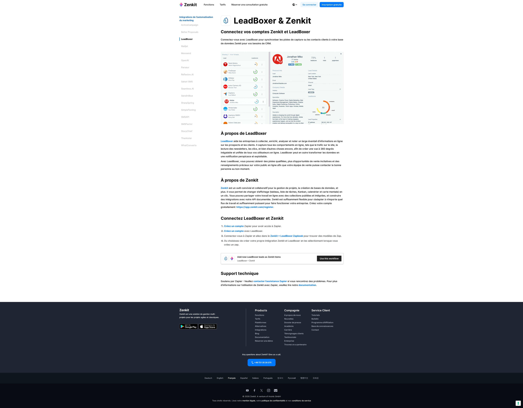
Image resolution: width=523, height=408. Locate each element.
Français (232, 378)
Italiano (255, 378)
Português (268, 378)
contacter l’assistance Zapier (270, 281)
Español (243, 378)
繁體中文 (304, 378)
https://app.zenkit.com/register (254, 207)
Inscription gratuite (332, 4)
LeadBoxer (227, 141)
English (220, 378)
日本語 (316, 378)
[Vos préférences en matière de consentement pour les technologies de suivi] (518, 403)
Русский (292, 378)
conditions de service (301, 400)
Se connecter (309, 4)
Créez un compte (234, 226)
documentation (307, 285)
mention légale (248, 400)
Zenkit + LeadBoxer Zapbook (287, 236)
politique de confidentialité (273, 400)
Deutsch (208, 378)
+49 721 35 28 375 (262, 362)
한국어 (280, 378)
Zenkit (224, 188)
